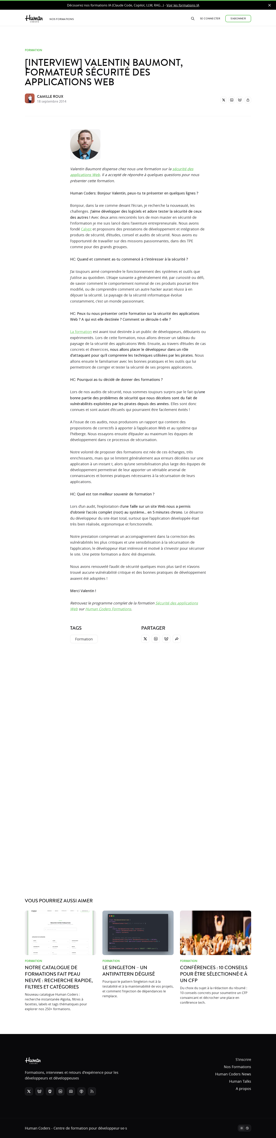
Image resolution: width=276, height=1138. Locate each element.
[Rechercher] (193, 19)
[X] (223, 100)
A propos (243, 1088)
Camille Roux (50, 96)
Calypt (86, 229)
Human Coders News (233, 1074)
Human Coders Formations (108, 608)
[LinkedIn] (232, 100)
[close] (269, 5)
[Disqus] (138, 706)
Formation (33, 50)
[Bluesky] (240, 100)
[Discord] (71, 1091)
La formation (81, 331)
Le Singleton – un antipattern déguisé (128, 971)
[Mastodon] (50, 1091)
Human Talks (240, 1081)
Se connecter (210, 18)
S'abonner (238, 18)
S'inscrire (243, 1059)
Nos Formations (237, 1066)
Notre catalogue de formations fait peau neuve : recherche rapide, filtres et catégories (59, 977)
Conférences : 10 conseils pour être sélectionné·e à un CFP (214, 974)
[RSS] (92, 1091)
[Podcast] (81, 1091)
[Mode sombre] (244, 1128)
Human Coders (37, 1128)
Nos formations (62, 19)
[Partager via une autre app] (248, 100)
